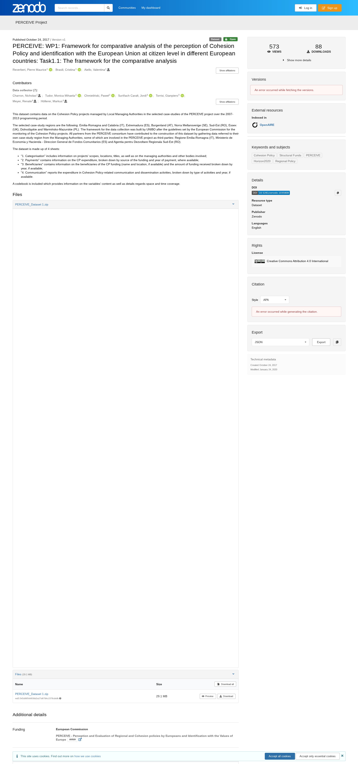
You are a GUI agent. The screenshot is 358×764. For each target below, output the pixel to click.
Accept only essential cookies (318, 756)
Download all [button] (227, 684)
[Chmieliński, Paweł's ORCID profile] (112, 96)
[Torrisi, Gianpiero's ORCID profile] (182, 96)
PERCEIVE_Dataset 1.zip (31, 694)
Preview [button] (209, 696)
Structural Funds (290, 155)
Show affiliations (227, 70)
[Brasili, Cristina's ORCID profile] (79, 70)
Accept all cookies (280, 756)
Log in (307, 8)
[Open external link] (81, 739)
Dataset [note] (215, 39)
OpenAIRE (267, 124)
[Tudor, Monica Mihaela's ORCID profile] (79, 96)
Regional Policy (285, 161)
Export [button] (321, 342)
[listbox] (274, 300)
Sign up (332, 8)
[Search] (108, 8)
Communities (127, 7)
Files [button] (23, 674)
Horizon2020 (262, 161)
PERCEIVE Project (31, 22)
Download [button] (228, 696)
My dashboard (151, 7)
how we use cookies (87, 756)
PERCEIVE (313, 155)
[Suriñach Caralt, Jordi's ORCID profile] (150, 96)
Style (255, 299)
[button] (125, 204)
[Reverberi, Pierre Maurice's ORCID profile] (50, 70)
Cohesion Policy (264, 155)
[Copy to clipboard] (338, 193)
